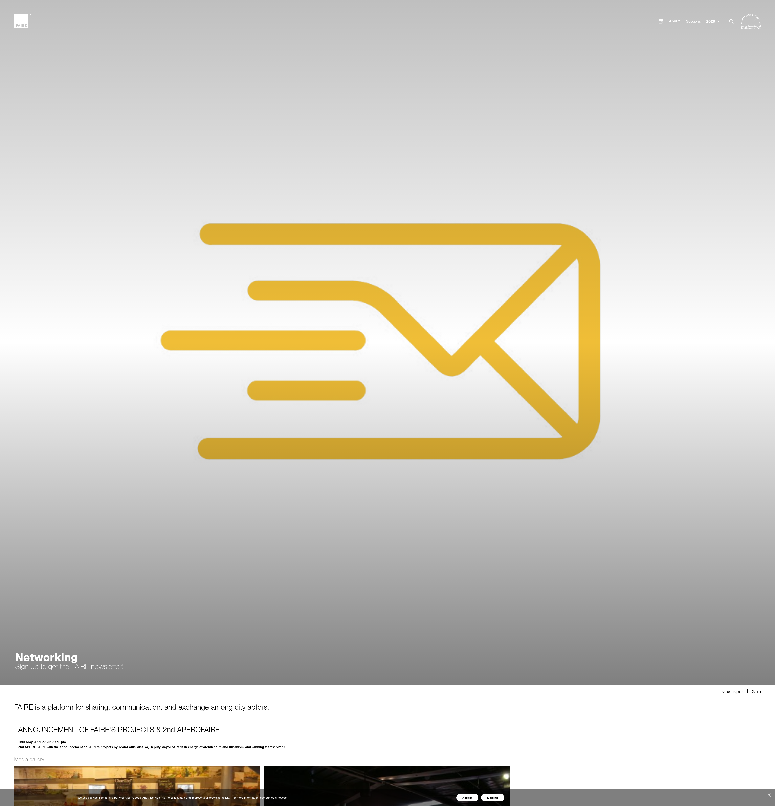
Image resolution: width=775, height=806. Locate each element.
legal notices (279, 797)
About (674, 21)
